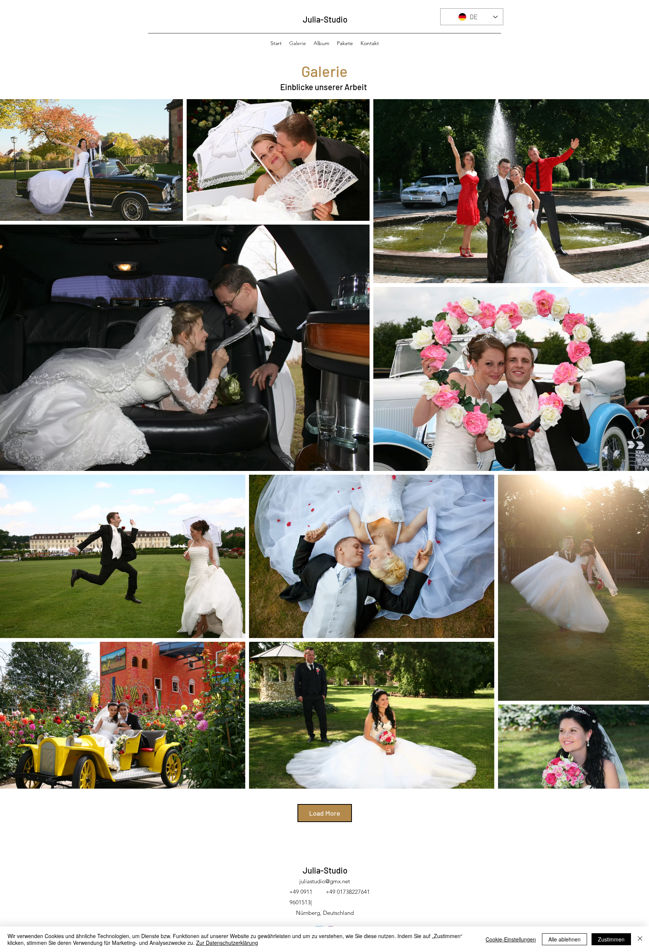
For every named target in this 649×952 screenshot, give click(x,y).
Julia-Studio (325, 19)
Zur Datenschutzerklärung (227, 942)
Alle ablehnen (564, 939)
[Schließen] (639, 939)
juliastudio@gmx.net (324, 881)
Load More (324, 813)
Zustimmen (611, 939)
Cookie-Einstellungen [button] (511, 939)
